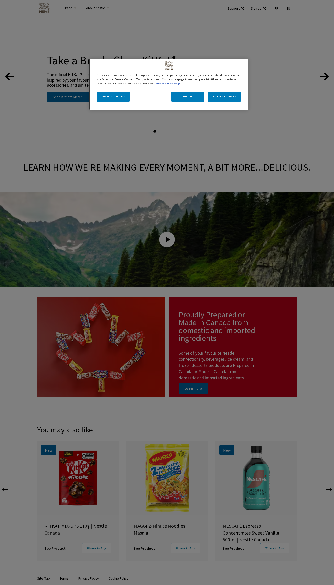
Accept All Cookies (224, 96)
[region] (168, 84)
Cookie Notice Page (168, 83)
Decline (187, 96)
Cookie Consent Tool (113, 96)
